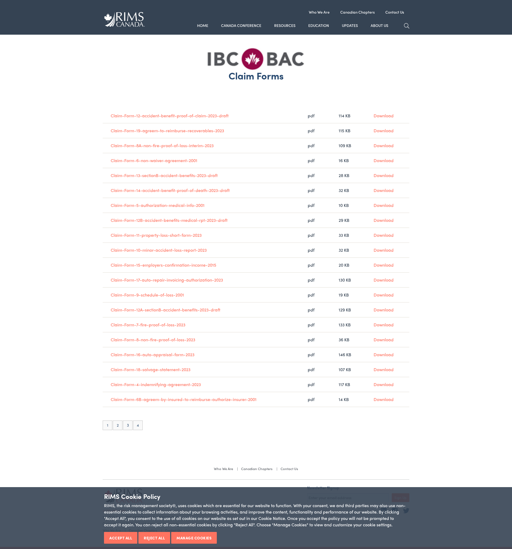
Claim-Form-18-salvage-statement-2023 (150, 369)
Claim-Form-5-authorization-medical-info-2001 (158, 205)
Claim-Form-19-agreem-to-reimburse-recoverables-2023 (167, 130)
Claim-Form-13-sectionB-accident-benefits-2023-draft (164, 175)
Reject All (154, 537)
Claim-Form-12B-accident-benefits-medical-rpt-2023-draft (169, 220)
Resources (284, 25)
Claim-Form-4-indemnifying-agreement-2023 (156, 384)
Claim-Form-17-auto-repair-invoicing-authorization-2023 (167, 280)
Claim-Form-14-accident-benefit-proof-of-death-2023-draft (170, 190)
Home (202, 25)
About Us (379, 25)
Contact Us (394, 12)
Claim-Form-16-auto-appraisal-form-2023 (152, 354)
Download (384, 116)
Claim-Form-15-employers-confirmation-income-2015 (163, 265)
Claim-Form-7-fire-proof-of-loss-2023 (148, 325)
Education (318, 25)
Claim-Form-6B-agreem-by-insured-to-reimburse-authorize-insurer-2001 (184, 399)
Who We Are (319, 12)
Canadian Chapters (357, 12)
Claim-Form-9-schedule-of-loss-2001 (147, 295)
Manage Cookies (194, 537)
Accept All (120, 537)
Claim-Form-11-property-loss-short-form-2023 (156, 235)
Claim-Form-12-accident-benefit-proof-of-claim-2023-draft (170, 116)
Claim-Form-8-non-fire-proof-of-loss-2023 (153, 339)
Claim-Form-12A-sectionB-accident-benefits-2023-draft (165, 310)
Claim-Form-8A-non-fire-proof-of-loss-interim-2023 (162, 145)
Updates (350, 25)
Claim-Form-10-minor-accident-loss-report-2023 (159, 250)
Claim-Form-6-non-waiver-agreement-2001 (154, 160)
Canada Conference (241, 25)
